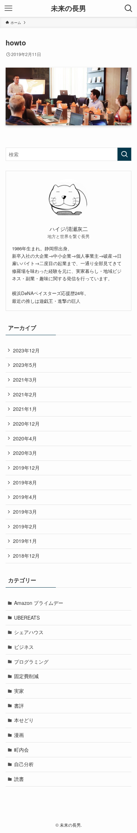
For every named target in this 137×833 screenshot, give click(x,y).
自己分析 (24, 764)
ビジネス (24, 646)
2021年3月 (25, 379)
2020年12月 (26, 423)
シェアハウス (29, 631)
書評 (19, 705)
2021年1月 (25, 408)
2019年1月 (25, 540)
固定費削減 (26, 675)
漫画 (19, 734)
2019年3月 (25, 511)
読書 (19, 778)
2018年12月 (26, 555)
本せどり (24, 720)
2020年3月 (25, 452)
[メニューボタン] (8, 8)
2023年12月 (26, 350)
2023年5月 (25, 364)
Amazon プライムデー (38, 602)
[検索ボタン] (128, 8)
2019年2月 (25, 526)
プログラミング (31, 661)
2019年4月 (25, 496)
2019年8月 (25, 482)
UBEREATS (27, 617)
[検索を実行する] (124, 154)
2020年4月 (25, 438)
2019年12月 (26, 467)
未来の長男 (68, 8)
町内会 (21, 749)
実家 (19, 690)
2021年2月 (25, 394)
